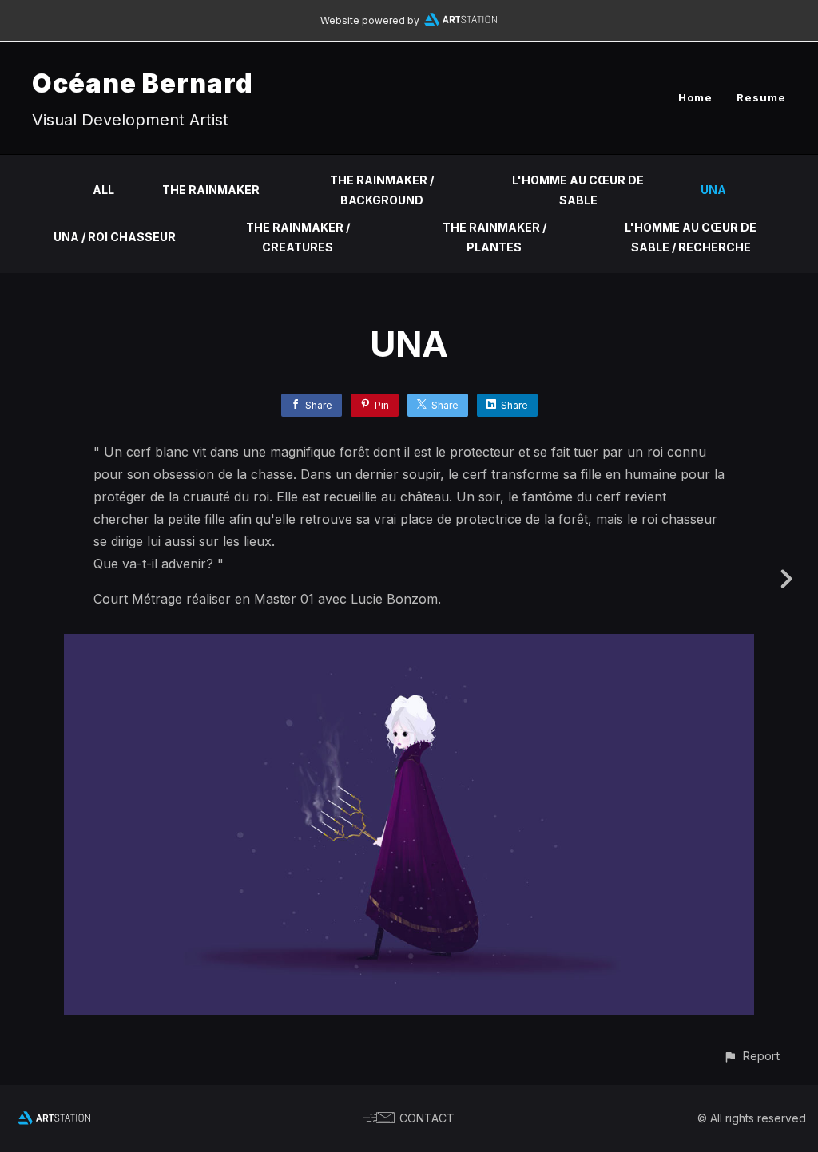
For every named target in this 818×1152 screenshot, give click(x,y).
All (103, 189)
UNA (713, 189)
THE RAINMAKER (211, 189)
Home (695, 97)
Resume (761, 97)
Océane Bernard (142, 83)
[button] (751, 1055)
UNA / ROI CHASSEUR (115, 236)
